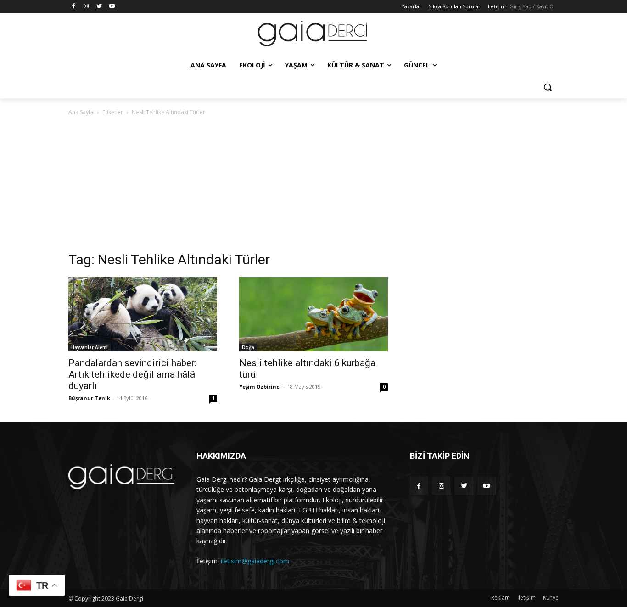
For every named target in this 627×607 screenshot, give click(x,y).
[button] (548, 87)
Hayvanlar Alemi (89, 347)
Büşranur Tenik (89, 398)
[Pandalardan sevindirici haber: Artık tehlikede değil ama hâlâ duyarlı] (142, 314)
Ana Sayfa (81, 112)
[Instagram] (86, 6)
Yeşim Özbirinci (260, 386)
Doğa (248, 347)
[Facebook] (73, 6)
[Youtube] (111, 6)
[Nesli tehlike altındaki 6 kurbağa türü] (313, 314)
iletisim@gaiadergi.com (255, 561)
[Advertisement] (313, 186)
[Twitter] (99, 6)
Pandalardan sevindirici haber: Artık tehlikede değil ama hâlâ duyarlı (132, 374)
